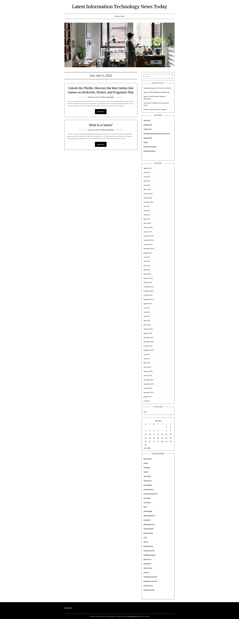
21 (162, 438)
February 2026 (148, 193)
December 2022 (148, 337)
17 (145, 438)
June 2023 (146, 312)
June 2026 (146, 177)
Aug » (149, 448)
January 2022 (147, 375)
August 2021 (147, 396)
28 (162, 441)
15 (166, 434)
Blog (144, 412)
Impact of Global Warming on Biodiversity (156, 92)
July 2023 (146, 308)
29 (166, 441)
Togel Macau (147, 480)
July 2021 (146, 401)
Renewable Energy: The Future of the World (157, 88)
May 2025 (146, 215)
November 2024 (148, 240)
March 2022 (147, 367)
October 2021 (147, 388)
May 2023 (146, 316)
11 (150, 434)
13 (158, 434)
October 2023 (147, 295)
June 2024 (146, 261)
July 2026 (146, 172)
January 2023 (147, 333)
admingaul (110, 97)
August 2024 (147, 253)
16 (170, 434)
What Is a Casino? (101, 125)
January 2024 (147, 282)
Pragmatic (146, 467)
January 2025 (147, 232)
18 (150, 438)
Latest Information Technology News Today (119, 6)
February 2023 (148, 329)
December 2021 (148, 380)
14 (162, 434)
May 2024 (146, 265)
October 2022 (147, 346)
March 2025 (147, 223)
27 (158, 441)
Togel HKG (146, 120)
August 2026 (147, 168)
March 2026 (147, 189)
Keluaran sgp (147, 458)
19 (154, 438)
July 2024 (146, 257)
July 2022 (146, 354)
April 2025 (146, 219)
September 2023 (148, 299)
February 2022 (148, 371)
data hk (145, 463)
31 (145, 445)
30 (170, 441)
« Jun (144, 448)
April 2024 (146, 270)
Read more (100, 111)
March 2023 (147, 325)
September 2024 (148, 248)
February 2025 (148, 227)
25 (150, 441)
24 (145, 441)
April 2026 (146, 185)
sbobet (145, 142)
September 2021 (148, 392)
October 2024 (147, 244)
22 (166, 438)
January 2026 (147, 198)
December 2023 (148, 287)
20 (158, 438)
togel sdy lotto (148, 585)
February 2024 (148, 278)
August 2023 (147, 303)
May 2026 (146, 181)
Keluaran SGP (147, 124)
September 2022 (148, 350)
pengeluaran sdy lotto (150, 581)
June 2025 (146, 210)
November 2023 (148, 291)
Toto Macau (147, 476)
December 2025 (148, 202)
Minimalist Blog (133, 616)
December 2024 (148, 236)
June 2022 (146, 358)
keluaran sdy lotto (149, 590)
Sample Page (120, 16)
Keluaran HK (147, 129)
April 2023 (146, 320)
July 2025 (146, 206)
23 (170, 438)
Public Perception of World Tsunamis (154, 109)
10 (145, 434)
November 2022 (148, 341)
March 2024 (147, 274)
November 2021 (148, 384)
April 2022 (146, 363)
